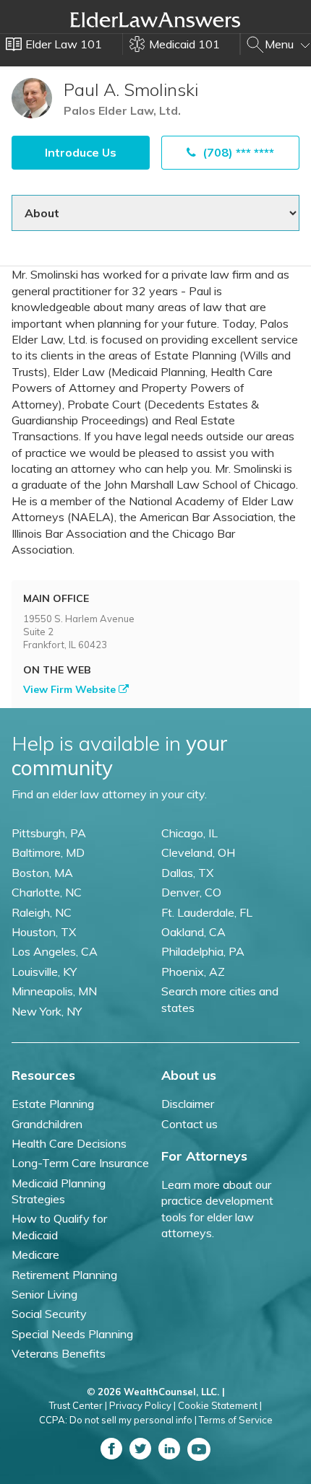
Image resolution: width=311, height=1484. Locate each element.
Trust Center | (78, 1405)
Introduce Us (80, 152)
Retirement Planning (64, 1274)
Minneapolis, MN (54, 991)
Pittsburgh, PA (49, 833)
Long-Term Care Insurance (80, 1163)
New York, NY (47, 1011)
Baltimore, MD (48, 852)
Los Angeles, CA (55, 951)
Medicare (35, 1254)
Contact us (189, 1124)
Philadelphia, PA (202, 951)
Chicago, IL (189, 833)
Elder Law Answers (155, 19)
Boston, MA (42, 872)
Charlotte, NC (47, 892)
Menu (281, 44)
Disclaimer (187, 1103)
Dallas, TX (187, 872)
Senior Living (44, 1294)
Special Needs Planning (72, 1334)
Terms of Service (236, 1420)
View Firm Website (71, 689)
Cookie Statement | (220, 1405)
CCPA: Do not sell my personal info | (118, 1420)
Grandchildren (47, 1124)
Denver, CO (191, 892)
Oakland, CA (193, 932)
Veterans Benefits (59, 1353)
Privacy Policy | (142, 1405)
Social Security (49, 1313)
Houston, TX (44, 932)
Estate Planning (53, 1103)
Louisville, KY (44, 971)
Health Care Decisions (69, 1143)
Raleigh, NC (42, 912)
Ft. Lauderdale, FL (206, 912)
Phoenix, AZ (193, 971)
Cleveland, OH (198, 852)
